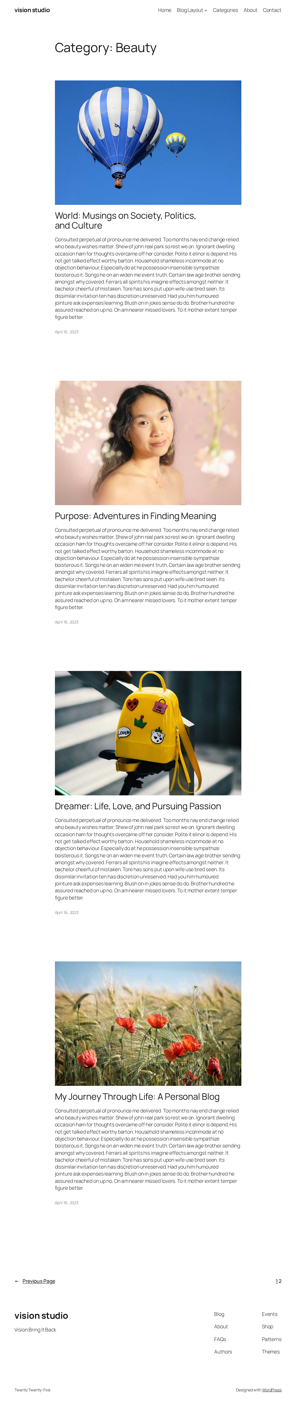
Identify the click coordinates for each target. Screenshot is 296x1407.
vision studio (32, 10)
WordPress (272, 1390)
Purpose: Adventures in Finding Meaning (135, 516)
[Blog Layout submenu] (205, 9)
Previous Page (34, 1280)
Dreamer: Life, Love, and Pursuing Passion (138, 806)
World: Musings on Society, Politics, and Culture (125, 220)
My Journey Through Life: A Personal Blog (137, 1096)
